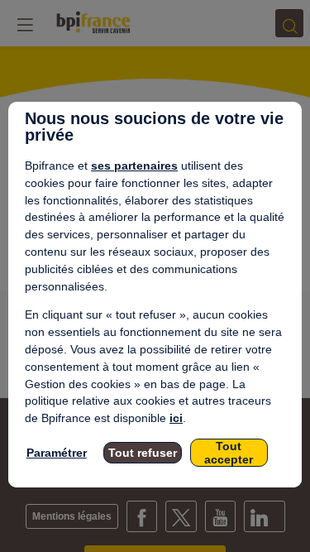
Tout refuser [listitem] (142, 452)
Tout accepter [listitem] (228, 452)
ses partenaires (134, 165)
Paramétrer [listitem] (56, 452)
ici (176, 418)
